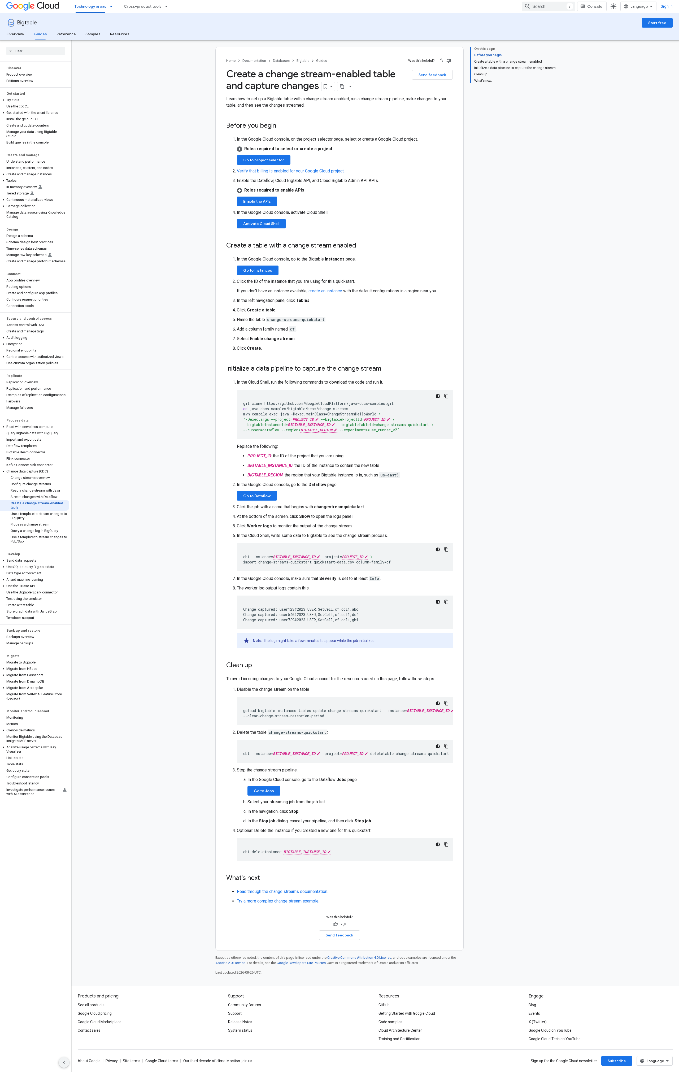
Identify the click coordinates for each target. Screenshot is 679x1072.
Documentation (254, 61)
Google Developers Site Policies (301, 963)
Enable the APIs (257, 201)
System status (240, 1030)
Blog (532, 1005)
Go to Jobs (264, 790)
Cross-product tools (143, 6)
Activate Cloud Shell (261, 223)
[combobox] (548, 6)
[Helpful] (441, 61)
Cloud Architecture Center (400, 1030)
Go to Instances (257, 270)
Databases (281, 61)
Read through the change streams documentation (282, 891)
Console (594, 6)
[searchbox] (35, 51)
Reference (66, 34)
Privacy (112, 1061)
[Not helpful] (449, 61)
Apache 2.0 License (230, 963)
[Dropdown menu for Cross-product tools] (168, 6)
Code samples (390, 1022)
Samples (93, 34)
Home (231, 61)
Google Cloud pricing (95, 1013)
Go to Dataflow (257, 495)
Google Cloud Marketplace (99, 1022)
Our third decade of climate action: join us (217, 1061)
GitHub (384, 1005)
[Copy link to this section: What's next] (265, 878)
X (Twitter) (538, 1022)
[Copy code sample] (446, 396)
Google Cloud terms (161, 1061)
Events (534, 1013)
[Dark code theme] (438, 396)
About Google (89, 1061)
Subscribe (617, 1060)
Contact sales (89, 1030)
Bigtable (27, 22)
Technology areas (90, 6)
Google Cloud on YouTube (550, 1030)
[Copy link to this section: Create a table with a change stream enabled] (361, 246)
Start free (657, 22)
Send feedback (432, 74)
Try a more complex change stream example (278, 901)
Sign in (667, 6)
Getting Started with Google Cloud (406, 1013)
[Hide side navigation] (64, 1062)
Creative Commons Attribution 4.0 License (359, 958)
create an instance (325, 290)
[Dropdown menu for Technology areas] (112, 6)
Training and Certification (399, 1039)
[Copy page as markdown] (342, 86)
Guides (40, 34)
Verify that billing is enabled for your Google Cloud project (290, 170)
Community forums (244, 1005)
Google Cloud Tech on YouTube (555, 1039)
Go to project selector (263, 160)
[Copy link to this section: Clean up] (257, 665)
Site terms (131, 1061)
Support (235, 1013)
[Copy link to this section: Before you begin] (281, 126)
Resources (119, 34)
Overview (15, 34)
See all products (91, 1005)
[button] (34, 100)
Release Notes (240, 1022)
